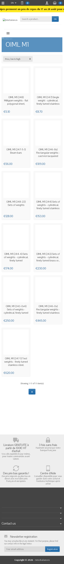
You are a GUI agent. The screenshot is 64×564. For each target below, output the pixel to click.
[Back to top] (32, 392)
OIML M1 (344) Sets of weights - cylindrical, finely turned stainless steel (48, 206)
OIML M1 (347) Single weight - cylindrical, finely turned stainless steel (48, 102)
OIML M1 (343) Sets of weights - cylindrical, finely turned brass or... (48, 257)
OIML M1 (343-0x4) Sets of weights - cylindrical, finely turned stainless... (16, 311)
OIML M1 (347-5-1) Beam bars (16, 151)
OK (55, 19)
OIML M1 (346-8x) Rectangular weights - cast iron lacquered (48, 153)
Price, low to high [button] (12, 58)
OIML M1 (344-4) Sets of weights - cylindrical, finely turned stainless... (16, 259)
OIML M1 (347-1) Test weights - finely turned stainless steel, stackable (16, 363)
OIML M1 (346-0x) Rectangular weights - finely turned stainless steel (48, 311)
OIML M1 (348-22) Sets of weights (16, 203)
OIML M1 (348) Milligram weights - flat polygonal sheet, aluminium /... (16, 102)
